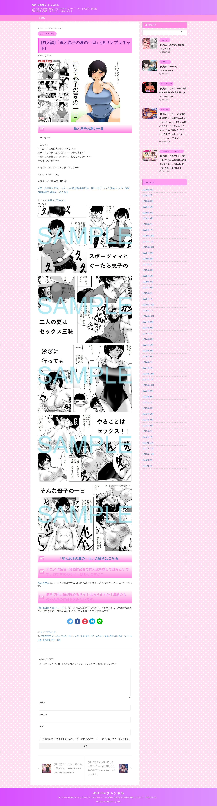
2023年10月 (148, 385)
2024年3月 (147, 356)
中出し (71, 636)
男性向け (113, 636)
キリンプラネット (56, 200)
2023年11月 (148, 379)
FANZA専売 (46, 636)
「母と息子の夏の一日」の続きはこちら (88, 558)
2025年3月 (147, 287)
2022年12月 (148, 442)
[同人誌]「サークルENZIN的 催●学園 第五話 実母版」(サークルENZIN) (172, 92)
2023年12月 (148, 373)
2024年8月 (147, 327)
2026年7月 (147, 195)
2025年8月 (147, 258)
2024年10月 (148, 316)
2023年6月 (147, 408)
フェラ (64, 636)
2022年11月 (148, 448)
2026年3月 (147, 218)
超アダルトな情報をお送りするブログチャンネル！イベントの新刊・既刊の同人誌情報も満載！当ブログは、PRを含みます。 (108, 797)
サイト (42, 726)
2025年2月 (147, 293)
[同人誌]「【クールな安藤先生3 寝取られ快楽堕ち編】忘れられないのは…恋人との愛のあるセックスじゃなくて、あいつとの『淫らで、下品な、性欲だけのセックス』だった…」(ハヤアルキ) (172, 126)
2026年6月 (147, 201)
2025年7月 (147, 264)
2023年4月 (147, 419)
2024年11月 (148, 310)
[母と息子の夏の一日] (85, 270)
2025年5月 (147, 276)
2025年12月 (148, 235)
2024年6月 (147, 339)
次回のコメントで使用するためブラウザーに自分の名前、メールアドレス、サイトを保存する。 (86, 739)
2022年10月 (148, 454)
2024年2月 (147, 362)
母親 (106, 636)
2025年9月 (147, 253)
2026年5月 (147, 207)
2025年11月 (148, 241)
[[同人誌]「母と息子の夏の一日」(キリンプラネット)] (92, 621)
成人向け (99, 636)
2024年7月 (147, 333)
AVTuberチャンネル (45, 5)
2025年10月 (148, 247)
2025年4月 (147, 281)
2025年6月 (147, 270)
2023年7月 (147, 402)
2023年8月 (147, 396)
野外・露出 (56, 640)
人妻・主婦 (79, 636)
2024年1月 (147, 368)
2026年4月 (147, 212)
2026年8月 (147, 189)
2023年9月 (147, 391)
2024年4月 (147, 350)
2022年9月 (147, 460)
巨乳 (92, 636)
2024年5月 (147, 345)
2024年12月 (148, 304)
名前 (42, 702)
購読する (151, 25)
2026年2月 (147, 224)
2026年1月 (147, 230)
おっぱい (56, 636)
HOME (42, 18)
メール (43, 714)
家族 (87, 636)
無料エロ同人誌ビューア (51, 607)
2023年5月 (147, 414)
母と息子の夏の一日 (88, 128)
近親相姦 (46, 640)
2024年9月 (147, 322)
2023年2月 (147, 431)
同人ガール (43, 582)
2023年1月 (147, 437)
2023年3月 (147, 425)
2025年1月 (147, 299)
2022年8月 (147, 465)
